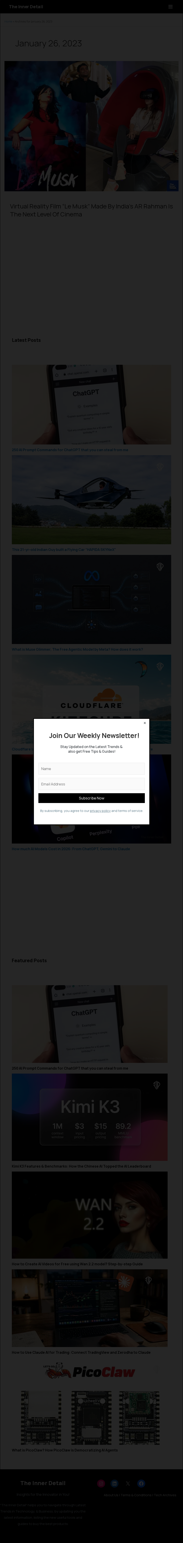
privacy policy (100, 810)
